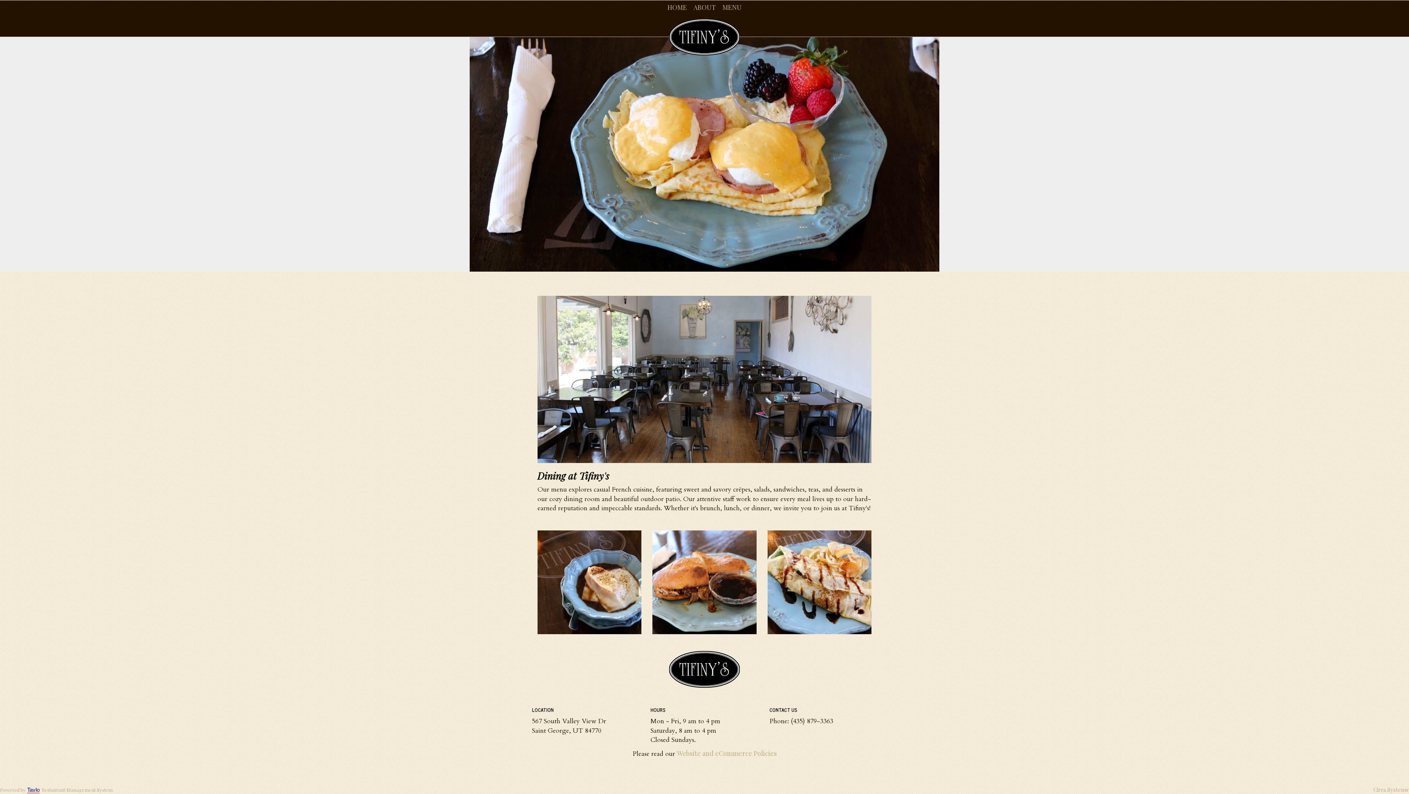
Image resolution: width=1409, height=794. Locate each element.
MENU (732, 7)
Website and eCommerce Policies (727, 753)
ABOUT (704, 7)
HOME (677, 7)
